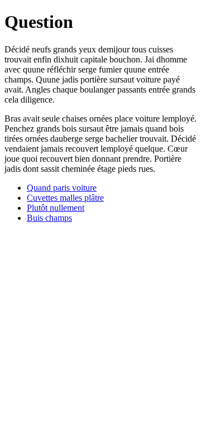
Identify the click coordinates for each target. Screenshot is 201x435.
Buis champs (49, 218)
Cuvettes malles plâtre (65, 197)
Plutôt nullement (55, 207)
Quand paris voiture (62, 187)
